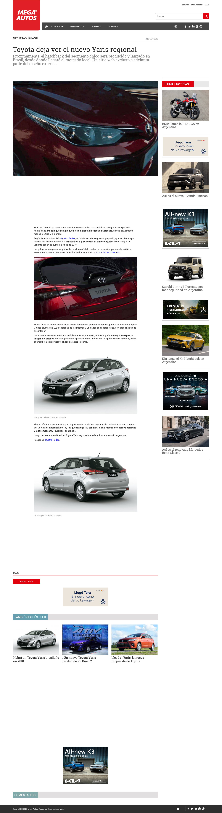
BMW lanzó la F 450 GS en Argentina (180, 125)
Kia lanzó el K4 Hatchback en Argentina (183, 360)
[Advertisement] (85, 199)
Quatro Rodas (68, 238)
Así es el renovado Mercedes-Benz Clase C (183, 451)
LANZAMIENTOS (77, 26)
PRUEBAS (96, 26)
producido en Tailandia (107, 252)
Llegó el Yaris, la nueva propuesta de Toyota (127, 659)
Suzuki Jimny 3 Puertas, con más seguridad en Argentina (182, 288)
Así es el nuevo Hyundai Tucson (185, 196)
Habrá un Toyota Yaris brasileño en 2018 (36, 659)
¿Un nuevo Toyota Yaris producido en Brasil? (79, 659)
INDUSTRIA (113, 26)
